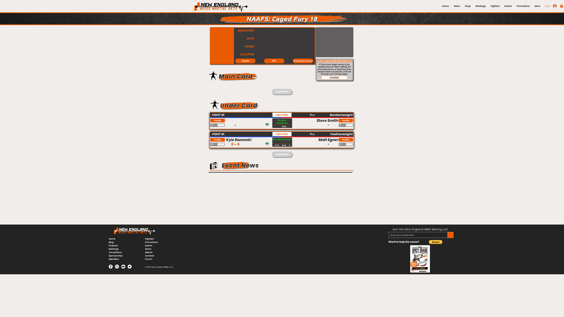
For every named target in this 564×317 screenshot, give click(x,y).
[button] (561, 5)
